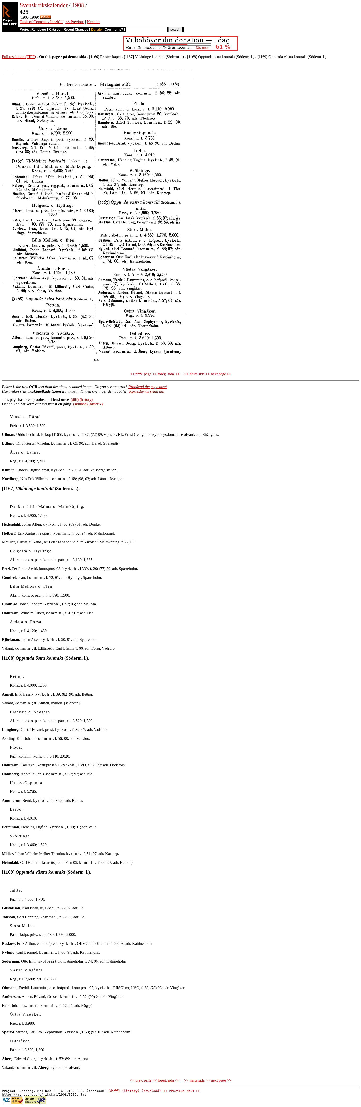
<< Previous (74, 22)
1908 (78, 5)
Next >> (93, 22)
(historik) (96, 404)
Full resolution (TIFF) (19, 57)
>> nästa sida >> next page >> (207, 374)
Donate (96, 29)
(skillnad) (80, 404)
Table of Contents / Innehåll (41, 22)
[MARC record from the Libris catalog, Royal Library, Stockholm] (45, 17)
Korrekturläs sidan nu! (146, 391)
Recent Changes (76, 29)
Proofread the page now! (147, 387)
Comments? (114, 29)
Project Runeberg (33, 29)
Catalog (55, 29)
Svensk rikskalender (44, 5)
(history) (86, 399)
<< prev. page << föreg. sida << (154, 374)
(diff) (75, 399)
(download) (151, 1091)
